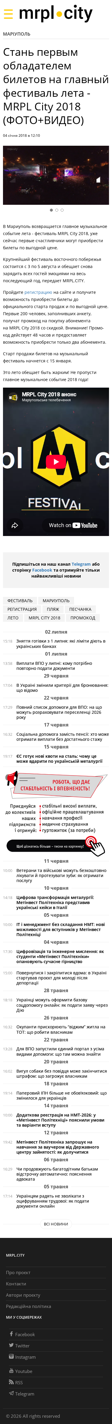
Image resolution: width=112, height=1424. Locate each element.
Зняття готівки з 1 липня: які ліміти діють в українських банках (60, 643)
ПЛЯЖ (53, 609)
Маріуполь (16, 34)
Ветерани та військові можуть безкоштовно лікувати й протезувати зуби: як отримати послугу (61, 875)
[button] (102, 177)
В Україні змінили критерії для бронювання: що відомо (62, 688)
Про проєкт (18, 1272)
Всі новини (56, 1224)
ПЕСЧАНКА (80, 609)
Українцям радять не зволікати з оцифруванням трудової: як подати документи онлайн (52, 1201)
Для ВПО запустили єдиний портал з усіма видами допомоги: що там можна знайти (60, 1051)
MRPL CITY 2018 (44, 618)
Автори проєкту (23, 1295)
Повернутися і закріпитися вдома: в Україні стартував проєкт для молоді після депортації (61, 977)
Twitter (22, 1346)
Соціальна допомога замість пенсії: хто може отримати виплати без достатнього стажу (62, 737)
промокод (82, 618)
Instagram (25, 1357)
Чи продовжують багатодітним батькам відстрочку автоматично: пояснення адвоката (57, 1174)
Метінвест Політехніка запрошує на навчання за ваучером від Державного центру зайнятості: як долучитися (57, 1147)
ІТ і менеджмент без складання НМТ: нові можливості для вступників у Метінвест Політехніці (60, 929)
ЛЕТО (13, 618)
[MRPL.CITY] (56, 14)
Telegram (81, 564)
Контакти (16, 1284)
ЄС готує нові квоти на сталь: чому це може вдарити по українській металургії (59, 759)
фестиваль (20, 600)
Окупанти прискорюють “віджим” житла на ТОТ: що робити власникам (60, 1029)
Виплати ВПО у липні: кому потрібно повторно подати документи (54, 666)
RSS (19, 1382)
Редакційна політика (28, 1306)
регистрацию (38, 292)
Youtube (23, 1371)
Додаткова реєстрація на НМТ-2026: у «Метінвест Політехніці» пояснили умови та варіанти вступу (60, 1120)
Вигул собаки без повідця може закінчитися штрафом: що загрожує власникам (61, 1073)
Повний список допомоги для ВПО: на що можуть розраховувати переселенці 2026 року (59, 712)
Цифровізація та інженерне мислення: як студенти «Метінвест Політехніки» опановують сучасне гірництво (60, 956)
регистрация (22, 609)
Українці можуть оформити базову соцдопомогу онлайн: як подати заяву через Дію (62, 1004)
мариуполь (56, 600)
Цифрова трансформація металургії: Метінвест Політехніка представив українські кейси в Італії (55, 902)
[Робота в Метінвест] (56, 813)
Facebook (42, 570)
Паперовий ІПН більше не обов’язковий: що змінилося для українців (61, 1095)
